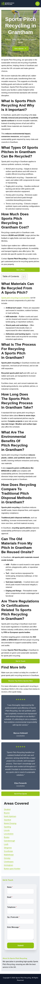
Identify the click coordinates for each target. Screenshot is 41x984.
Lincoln (7, 830)
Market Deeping (10, 823)
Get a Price (21, 270)
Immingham (8, 865)
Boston (6, 837)
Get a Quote (19, 48)
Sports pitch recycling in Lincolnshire (15, 298)
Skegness (8, 848)
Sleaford (7, 809)
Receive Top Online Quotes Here (20, 681)
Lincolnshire (8, 834)
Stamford (7, 820)
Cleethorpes (8, 862)
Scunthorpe (8, 851)
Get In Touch (20, 661)
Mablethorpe (9, 855)
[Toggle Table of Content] (22, 277)
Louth (6, 844)
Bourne (7, 813)
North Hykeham (10, 816)
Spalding (7, 827)
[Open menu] (37, 4)
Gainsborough (9, 841)
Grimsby (7, 858)
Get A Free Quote (20, 794)
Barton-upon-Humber (12, 869)
